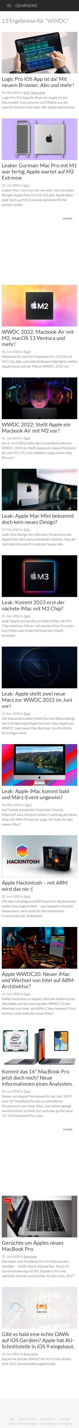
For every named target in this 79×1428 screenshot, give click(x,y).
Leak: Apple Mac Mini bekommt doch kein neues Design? (38, 518)
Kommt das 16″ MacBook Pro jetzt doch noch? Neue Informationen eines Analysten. (37, 1077)
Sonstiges (30, 1256)
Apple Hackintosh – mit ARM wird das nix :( (35, 885)
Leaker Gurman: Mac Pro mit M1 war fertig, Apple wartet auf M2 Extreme (39, 171)
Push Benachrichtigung (56, 1423)
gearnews (26, 5)
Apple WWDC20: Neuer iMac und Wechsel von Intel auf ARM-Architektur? (38, 980)
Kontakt (64, 1419)
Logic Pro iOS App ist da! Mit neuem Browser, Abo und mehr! (38, 82)
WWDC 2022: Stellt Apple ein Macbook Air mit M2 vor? (36, 427)
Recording (38, 92)
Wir (12, 1419)
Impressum (47, 1419)
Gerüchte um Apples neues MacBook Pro (32, 1245)
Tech (26, 92)
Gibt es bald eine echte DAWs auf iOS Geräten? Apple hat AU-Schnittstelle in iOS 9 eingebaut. (38, 1340)
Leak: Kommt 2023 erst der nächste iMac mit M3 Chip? (33, 605)
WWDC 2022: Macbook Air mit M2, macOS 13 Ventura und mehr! (38, 337)
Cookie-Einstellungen (22, 1423)
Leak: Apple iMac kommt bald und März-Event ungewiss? (35, 794)
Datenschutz (27, 1419)
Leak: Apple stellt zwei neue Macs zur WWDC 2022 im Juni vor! (37, 699)
